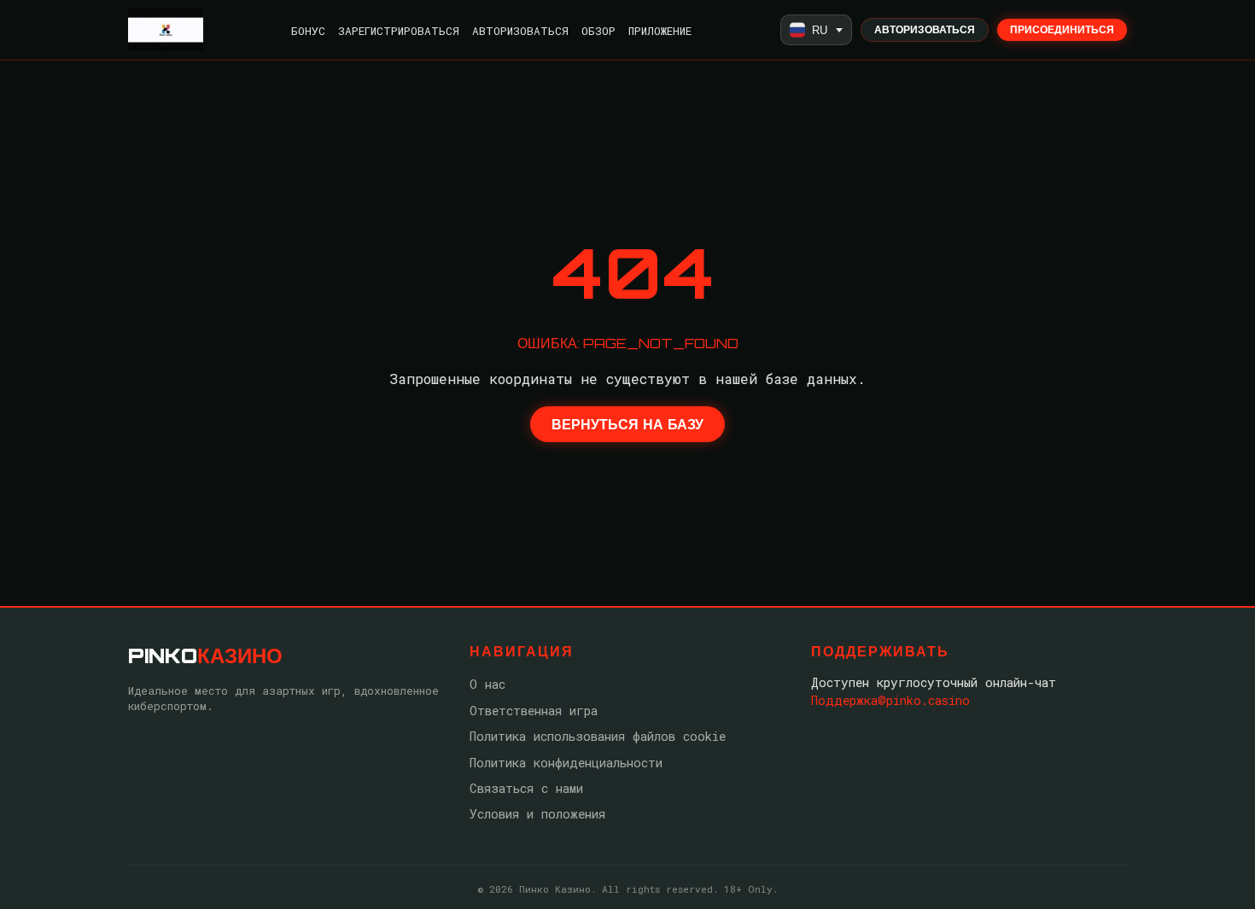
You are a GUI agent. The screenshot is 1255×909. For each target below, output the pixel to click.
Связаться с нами (526, 788)
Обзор (598, 31)
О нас (487, 684)
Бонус (308, 31)
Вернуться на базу (627, 424)
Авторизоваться (520, 31)
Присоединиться (1062, 29)
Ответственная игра (534, 710)
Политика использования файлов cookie (598, 736)
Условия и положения (537, 814)
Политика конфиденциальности (566, 763)
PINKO (205, 655)
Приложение (660, 31)
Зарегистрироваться (398, 31)
